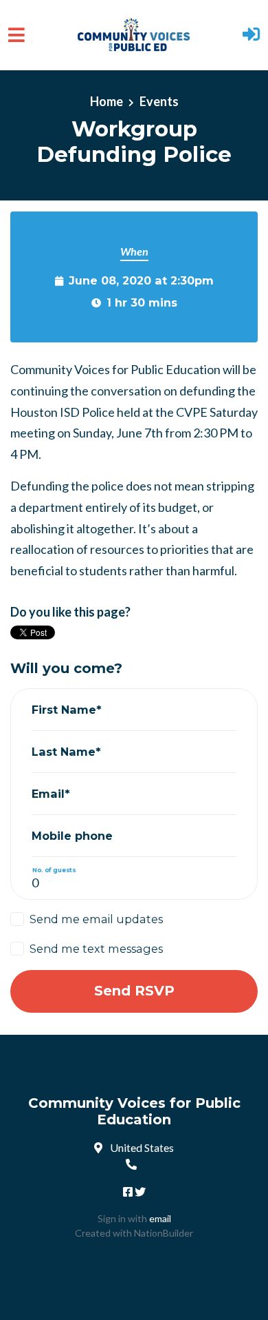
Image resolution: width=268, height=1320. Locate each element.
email (160, 1218)
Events (159, 101)
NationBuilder (163, 1233)
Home (106, 101)
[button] (251, 35)
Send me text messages (96, 949)
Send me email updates (96, 919)
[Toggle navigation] (16, 35)
